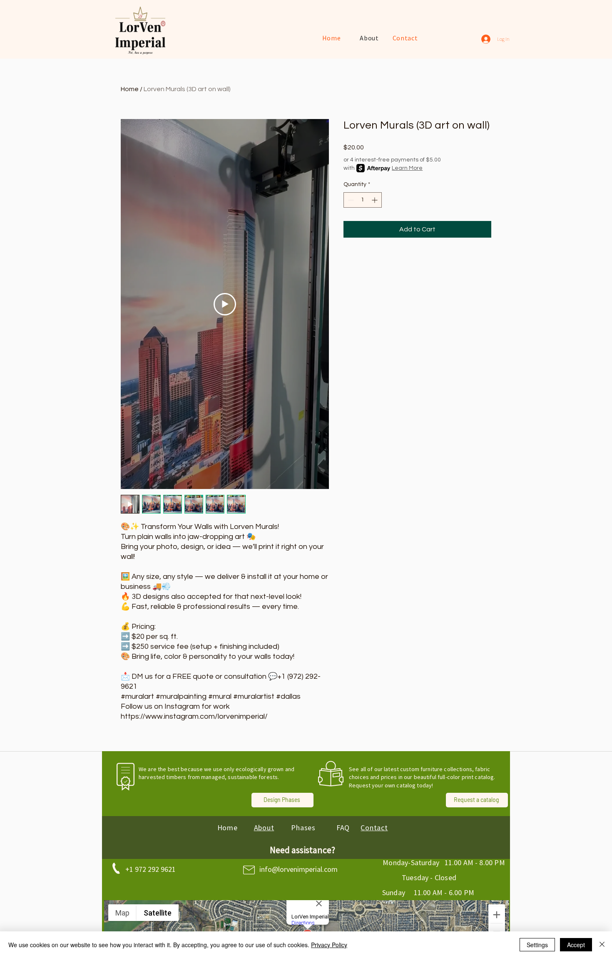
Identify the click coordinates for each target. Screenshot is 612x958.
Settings (537, 945)
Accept (576, 945)
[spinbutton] (362, 200)
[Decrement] (350, 200)
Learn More (407, 168)
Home (130, 89)
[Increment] (375, 200)
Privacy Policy (329, 945)
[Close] (602, 944)
